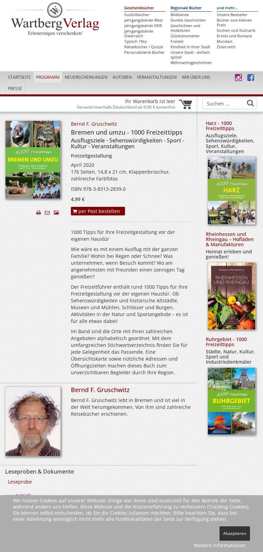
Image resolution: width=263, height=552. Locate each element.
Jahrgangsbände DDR (143, 25)
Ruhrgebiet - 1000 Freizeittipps (226, 342)
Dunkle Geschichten (188, 20)
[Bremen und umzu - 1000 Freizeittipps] (33, 162)
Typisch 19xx (135, 41)
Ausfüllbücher (136, 14)
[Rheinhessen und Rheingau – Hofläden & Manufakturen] (231, 298)
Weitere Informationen (220, 545)
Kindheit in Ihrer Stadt (190, 47)
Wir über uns (196, 77)
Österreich (226, 47)
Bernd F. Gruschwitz (94, 124)
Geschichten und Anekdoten (185, 28)
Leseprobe (20, 481)
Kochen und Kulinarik (236, 30)
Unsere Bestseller (232, 14)
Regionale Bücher (186, 7)
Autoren (122, 77)
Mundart (225, 41)
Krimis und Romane (234, 36)
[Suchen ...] (250, 103)
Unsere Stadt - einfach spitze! (190, 55)
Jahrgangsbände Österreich (138, 33)
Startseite (19, 77)
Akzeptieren (234, 533)
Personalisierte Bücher (144, 52)
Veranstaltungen (157, 77)
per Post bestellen (98, 211)
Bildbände (180, 14)
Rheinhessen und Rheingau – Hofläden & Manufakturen (230, 239)
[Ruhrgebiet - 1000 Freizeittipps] (231, 403)
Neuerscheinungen (86, 77)
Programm (48, 77)
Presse (15, 88)
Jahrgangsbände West (143, 20)
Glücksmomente (185, 36)
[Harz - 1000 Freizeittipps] (231, 193)
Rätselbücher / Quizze (143, 47)
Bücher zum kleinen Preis (234, 22)
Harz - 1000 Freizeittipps (220, 125)
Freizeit (177, 41)
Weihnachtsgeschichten (191, 62)
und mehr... (227, 7)
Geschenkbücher (139, 7)
